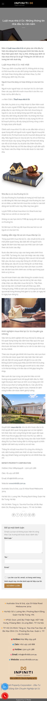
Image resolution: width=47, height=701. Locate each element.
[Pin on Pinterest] (29, 515)
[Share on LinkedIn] (33, 515)
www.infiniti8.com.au (17, 483)
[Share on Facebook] (17, 515)
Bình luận (8, 538)
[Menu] (3, 4)
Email (7, 567)
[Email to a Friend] (25, 515)
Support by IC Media (23, 700)
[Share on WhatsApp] (13, 515)
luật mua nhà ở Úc (15, 48)
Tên (6, 557)
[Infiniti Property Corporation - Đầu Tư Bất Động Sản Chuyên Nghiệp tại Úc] (23, 3)
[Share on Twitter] (21, 515)
